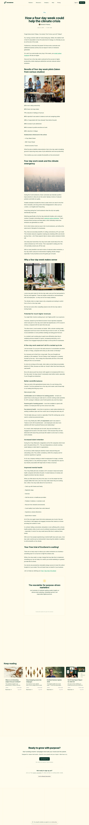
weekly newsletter (37, 772)
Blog (45, 12)
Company (46, 2)
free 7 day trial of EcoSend (48, 571)
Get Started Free (44, 759)
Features (31, 2)
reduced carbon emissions (51, 218)
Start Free (82, 2)
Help (53, 2)
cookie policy (54, 822)
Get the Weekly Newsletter (44, 776)
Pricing (58, 2)
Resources (38, 2)
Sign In (76, 2)
